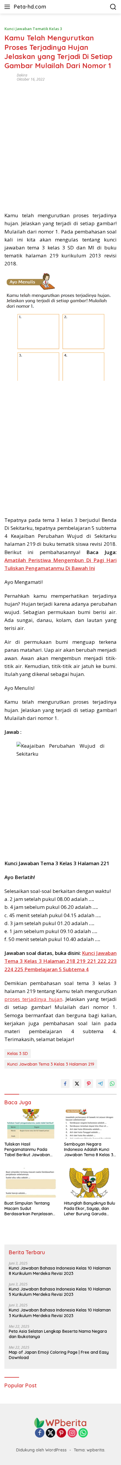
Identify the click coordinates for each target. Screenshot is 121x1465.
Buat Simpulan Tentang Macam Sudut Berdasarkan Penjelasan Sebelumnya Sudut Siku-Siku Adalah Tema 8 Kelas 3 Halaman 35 (29, 1209)
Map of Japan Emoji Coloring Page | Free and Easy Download (59, 1355)
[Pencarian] (113, 7)
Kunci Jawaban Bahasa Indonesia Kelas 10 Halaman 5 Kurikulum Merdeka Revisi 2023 (60, 1291)
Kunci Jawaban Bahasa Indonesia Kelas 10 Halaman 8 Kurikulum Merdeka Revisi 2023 (60, 1270)
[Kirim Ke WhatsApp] (112, 1083)
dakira (22, 75)
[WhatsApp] (83, 1433)
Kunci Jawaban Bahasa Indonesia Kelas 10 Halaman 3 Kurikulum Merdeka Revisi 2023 (60, 1312)
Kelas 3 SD (17, 1053)
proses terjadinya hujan (33, 999)
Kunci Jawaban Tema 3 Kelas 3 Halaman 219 (50, 1064)
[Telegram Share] (100, 1083)
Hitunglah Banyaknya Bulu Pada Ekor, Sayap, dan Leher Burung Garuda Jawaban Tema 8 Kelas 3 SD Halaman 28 (89, 1209)
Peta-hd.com (30, 6)
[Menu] (8, 7)
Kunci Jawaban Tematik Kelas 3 (33, 28)
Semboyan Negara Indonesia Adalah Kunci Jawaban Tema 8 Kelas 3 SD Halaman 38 (88, 1149)
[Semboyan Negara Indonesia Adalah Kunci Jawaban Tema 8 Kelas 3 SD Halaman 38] (90, 1124)
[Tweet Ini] (77, 1083)
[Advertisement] (60, 144)
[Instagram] (72, 1433)
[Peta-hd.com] (60, 1422)
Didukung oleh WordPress (41, 1450)
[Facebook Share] (65, 1083)
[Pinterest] (61, 1433)
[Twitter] (50, 1433)
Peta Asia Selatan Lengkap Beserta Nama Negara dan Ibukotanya (58, 1334)
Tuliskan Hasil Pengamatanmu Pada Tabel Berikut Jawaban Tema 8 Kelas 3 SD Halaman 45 (27, 1149)
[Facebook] (39, 1433)
